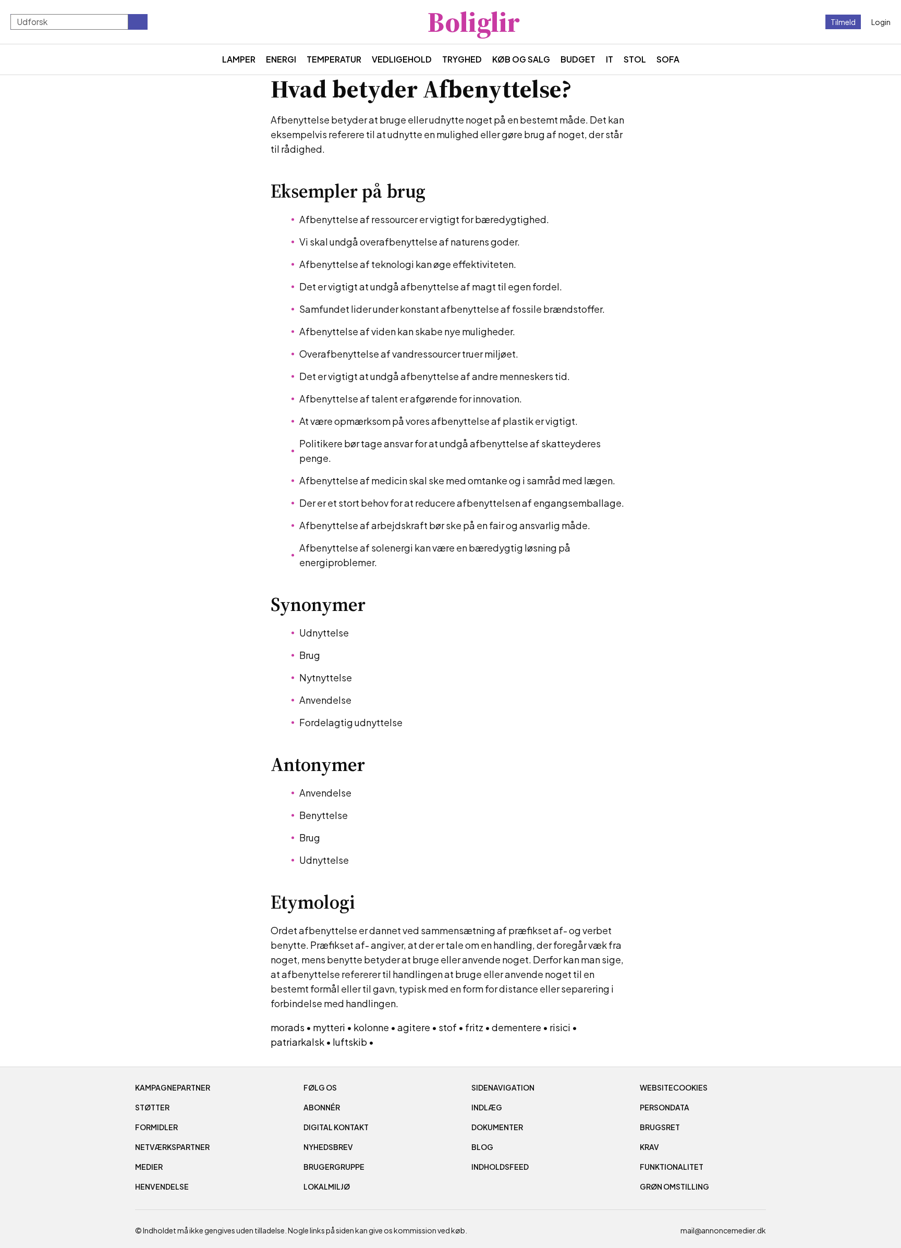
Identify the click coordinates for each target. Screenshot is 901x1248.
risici (560, 1027)
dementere (516, 1027)
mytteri (329, 1027)
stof (448, 1027)
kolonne (371, 1027)
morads (288, 1027)
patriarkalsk (297, 1042)
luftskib (350, 1042)
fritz (474, 1027)
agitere (413, 1027)
